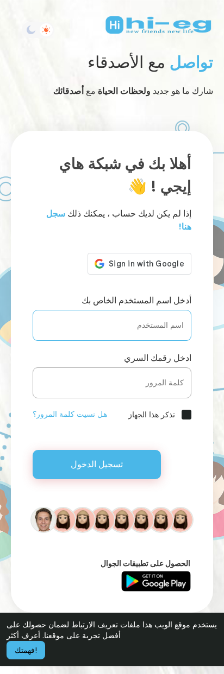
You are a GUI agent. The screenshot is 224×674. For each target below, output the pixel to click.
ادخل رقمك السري (157, 358)
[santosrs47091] (102, 519)
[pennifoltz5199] (180, 519)
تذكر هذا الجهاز (151, 414)
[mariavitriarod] (141, 519)
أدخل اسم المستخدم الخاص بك (136, 300)
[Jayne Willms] (43, 519)
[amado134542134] (161, 519)
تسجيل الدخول (97, 464)
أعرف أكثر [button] (23, 635)
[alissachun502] (83, 519)
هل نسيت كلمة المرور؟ (70, 414)
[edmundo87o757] (122, 519)
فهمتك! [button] (26, 650)
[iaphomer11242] (63, 519)
